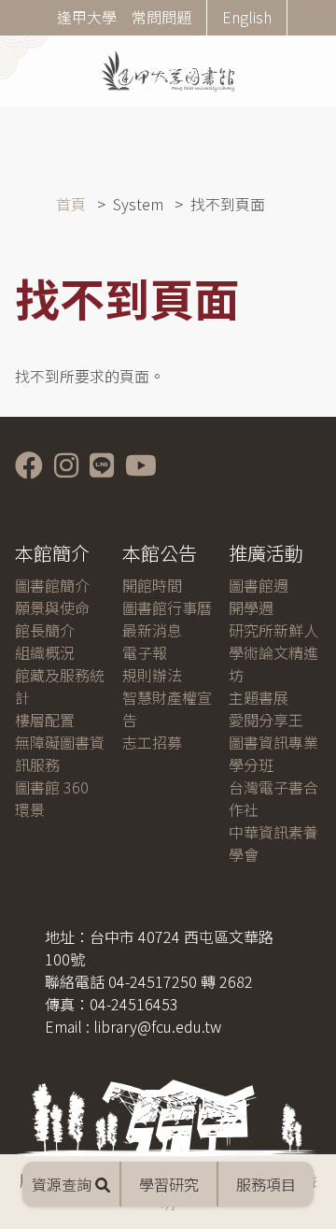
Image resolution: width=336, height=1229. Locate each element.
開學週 (251, 607)
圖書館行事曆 (167, 607)
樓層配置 (45, 719)
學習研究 (169, 1184)
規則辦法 (152, 675)
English (247, 17)
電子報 (144, 652)
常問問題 (161, 17)
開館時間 (152, 585)
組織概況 (45, 652)
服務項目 (266, 1184)
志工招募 (152, 742)
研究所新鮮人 (273, 630)
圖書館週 (258, 585)
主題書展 (258, 697)
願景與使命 (52, 607)
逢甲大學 (87, 17)
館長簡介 (45, 630)
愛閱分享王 (266, 719)
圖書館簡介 (52, 585)
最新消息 (152, 630)
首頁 (71, 204)
